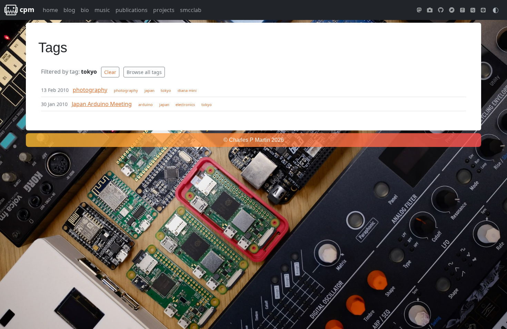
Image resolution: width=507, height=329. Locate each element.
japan (150, 90)
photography (90, 90)
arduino (145, 104)
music (102, 10)
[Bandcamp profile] (451, 10)
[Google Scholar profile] (462, 10)
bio (85, 10)
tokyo (166, 90)
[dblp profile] (473, 10)
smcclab (190, 10)
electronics (185, 104)
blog (69, 10)
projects (164, 10)
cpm (26, 9)
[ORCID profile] (483, 10)
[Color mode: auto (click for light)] (495, 9)
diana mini (187, 90)
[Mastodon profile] (419, 10)
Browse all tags (144, 72)
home (50, 10)
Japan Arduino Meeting (102, 104)
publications (132, 10)
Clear (110, 72)
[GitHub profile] (440, 10)
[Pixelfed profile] (429, 10)
